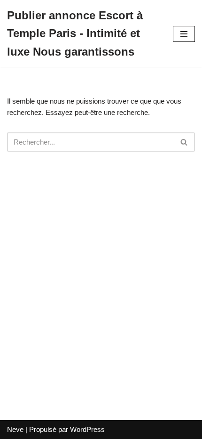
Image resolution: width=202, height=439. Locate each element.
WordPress (87, 429)
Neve (15, 429)
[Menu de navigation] (184, 34)
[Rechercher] (184, 142)
